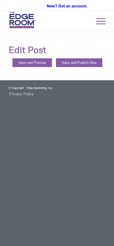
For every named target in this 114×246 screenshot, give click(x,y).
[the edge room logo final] (47, 21)
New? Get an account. (67, 6)
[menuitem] (98, 21)
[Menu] (98, 21)
